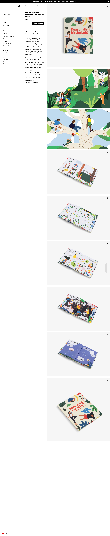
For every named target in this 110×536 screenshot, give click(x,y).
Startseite (27, 5)
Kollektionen (34, 5)
